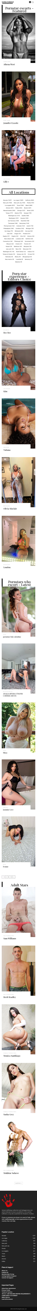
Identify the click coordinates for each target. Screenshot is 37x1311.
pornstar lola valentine (12, 637)
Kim (5, 391)
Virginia (5, 807)
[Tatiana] (18, 423)
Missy (5, 753)
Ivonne (5, 866)
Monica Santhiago (11, 1055)
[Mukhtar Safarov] (18, 1147)
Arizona (6, 447)
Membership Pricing (8, 1274)
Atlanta (6, 330)
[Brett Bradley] (18, 971)
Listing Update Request (9, 1276)
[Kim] (18, 365)
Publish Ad (5, 1272)
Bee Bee (7, 332)
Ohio (4, 864)
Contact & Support (7, 1278)
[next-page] (13, 877)
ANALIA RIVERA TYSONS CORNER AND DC (13, 695)
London (6, 567)
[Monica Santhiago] (18, 1029)
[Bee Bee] (18, 306)
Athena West (9, 64)
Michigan (6, 506)
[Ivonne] (18, 841)
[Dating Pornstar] (8, 3)
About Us (4, 1270)
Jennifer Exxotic (10, 123)
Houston (6, 564)
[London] (18, 541)
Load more (18, 1183)
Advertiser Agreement (9, 1288)
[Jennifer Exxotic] (18, 97)
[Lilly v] (18, 155)
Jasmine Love (8, 809)
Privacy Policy (6, 1290)
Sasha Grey (8, 1114)
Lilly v (6, 181)
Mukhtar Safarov (11, 1173)
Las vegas (6, 179)
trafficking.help (9, 1219)
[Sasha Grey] (18, 1088)
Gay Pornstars (8, 935)
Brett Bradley (9, 997)
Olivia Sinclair (10, 508)
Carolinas (7, 61)
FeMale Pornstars (9, 1053)
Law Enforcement (7, 1299)
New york (6, 120)
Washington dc (8, 691)
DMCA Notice (6, 1297)
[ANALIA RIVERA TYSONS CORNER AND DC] (18, 668)
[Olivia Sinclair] (18, 482)
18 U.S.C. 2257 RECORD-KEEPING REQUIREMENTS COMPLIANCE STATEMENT (16, 1294)
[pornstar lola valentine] (18, 612)
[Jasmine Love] (18, 784)
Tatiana (6, 450)
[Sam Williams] (18, 912)
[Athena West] (18, 38)
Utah (4, 634)
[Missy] (18, 727)
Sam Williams (9, 938)
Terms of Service (7, 1292)
